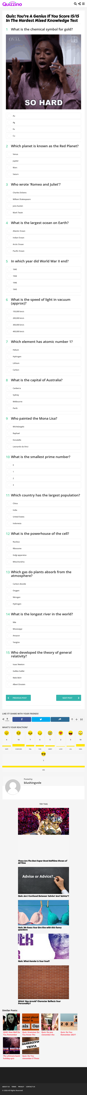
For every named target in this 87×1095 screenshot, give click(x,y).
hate (6, 749)
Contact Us (30, 1087)
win (43, 770)
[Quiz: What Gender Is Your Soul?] (43, 946)
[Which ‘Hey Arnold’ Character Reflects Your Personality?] (43, 982)
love (60, 749)
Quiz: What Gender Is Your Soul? (34, 961)
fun (40, 749)
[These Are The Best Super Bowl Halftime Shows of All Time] (43, 833)
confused (18, 749)
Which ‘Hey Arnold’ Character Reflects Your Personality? (39, 1002)
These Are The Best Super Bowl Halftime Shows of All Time (42, 862)
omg (80, 749)
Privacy (21, 1087)
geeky (50, 749)
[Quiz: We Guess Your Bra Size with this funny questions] (43, 912)
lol (70, 749)
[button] (75, 4)
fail (30, 749)
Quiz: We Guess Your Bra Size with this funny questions (40, 928)
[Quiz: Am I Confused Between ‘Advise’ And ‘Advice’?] (43, 880)
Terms (14, 1087)
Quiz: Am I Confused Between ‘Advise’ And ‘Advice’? (43, 896)
